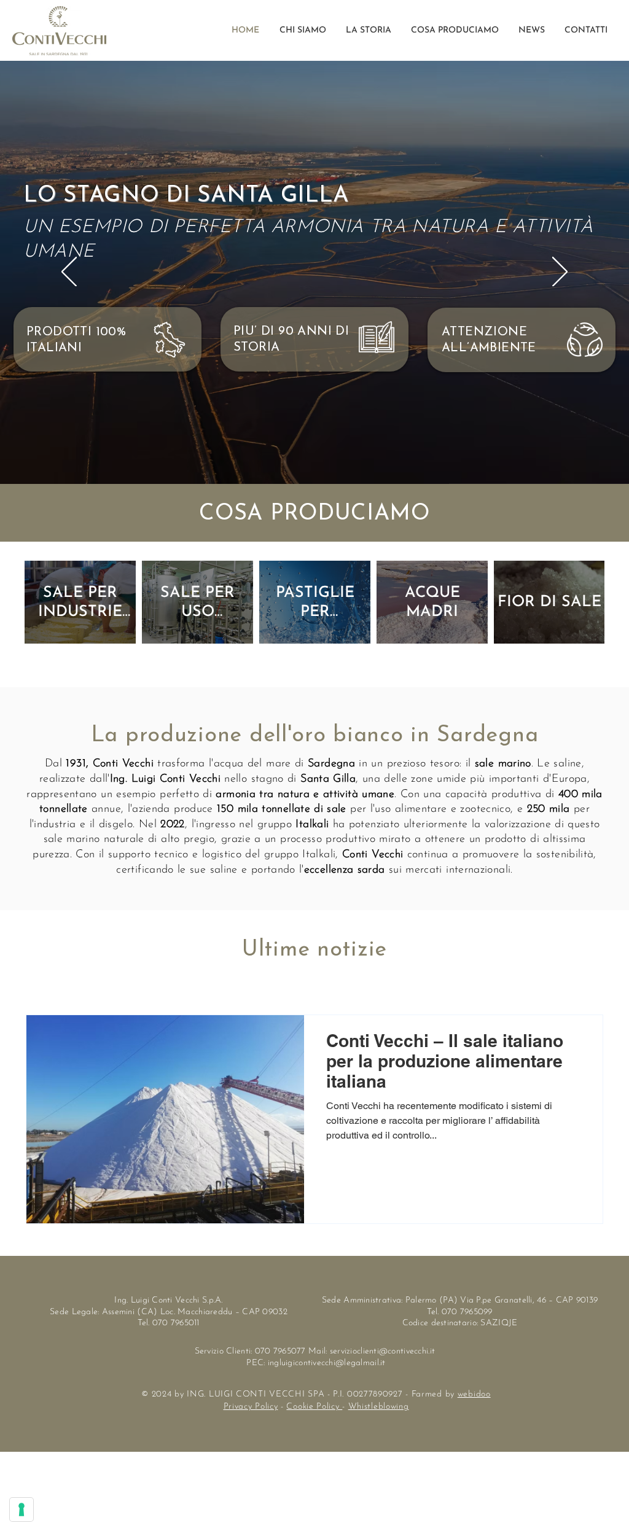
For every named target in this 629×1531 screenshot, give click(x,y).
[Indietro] (69, 273)
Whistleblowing (378, 1406)
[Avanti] (560, 273)
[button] (454, 30)
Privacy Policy (251, 1406)
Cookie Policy (314, 1406)
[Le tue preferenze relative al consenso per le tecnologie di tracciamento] (21, 1509)
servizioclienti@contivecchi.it (382, 1351)
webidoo (474, 1394)
